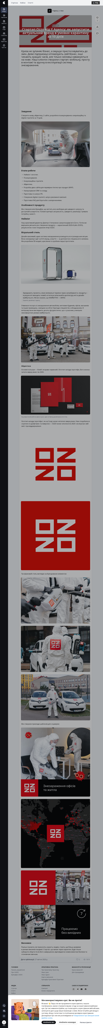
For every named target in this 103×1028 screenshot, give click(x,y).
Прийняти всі (48, 1022)
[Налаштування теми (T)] (4, 1016)
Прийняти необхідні (67, 1022)
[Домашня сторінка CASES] (4, 3)
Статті (30, 3)
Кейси (22, 3)
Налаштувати (86, 1022)
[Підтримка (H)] (4, 1006)
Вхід (96, 3)
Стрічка (14, 3)
